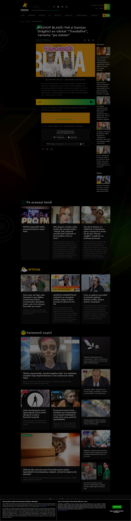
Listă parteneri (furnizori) (63, 510)
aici (17, 513)
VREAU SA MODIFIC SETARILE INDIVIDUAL (116, 511)
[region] (65, 510)
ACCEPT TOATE (117, 506)
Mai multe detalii (43, 506)
